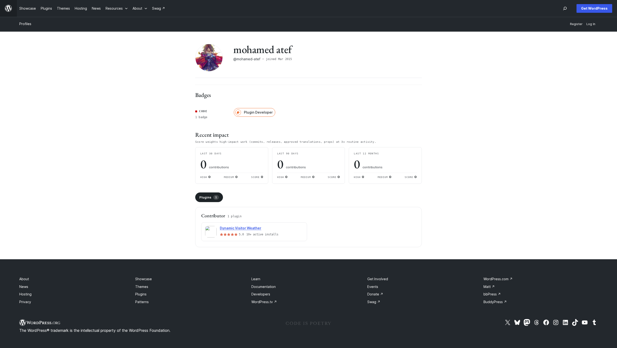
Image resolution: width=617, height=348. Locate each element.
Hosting (25, 294)
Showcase (143, 279)
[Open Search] (565, 8)
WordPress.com (498, 279)
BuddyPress (495, 302)
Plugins (208, 197)
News (23, 287)
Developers (260, 294)
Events (372, 287)
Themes (141, 287)
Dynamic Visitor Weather (240, 228)
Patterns (142, 302)
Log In (590, 24)
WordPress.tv (264, 302)
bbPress (492, 294)
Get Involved (377, 279)
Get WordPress (594, 8)
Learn (255, 279)
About (24, 279)
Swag (373, 302)
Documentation (263, 287)
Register (576, 24)
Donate (375, 294)
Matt (489, 287)
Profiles (25, 24)
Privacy (25, 302)
